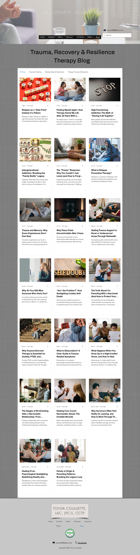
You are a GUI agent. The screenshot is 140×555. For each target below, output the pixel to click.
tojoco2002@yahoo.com (115, 30)
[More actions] (48, 105)
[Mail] (104, 30)
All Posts (22, 72)
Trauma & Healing (35, 72)
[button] (80, 37)
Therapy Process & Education (78, 72)
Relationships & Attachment (54, 72)
